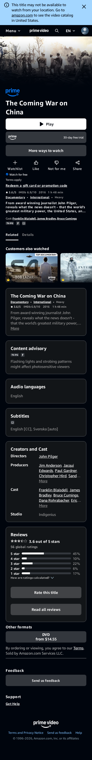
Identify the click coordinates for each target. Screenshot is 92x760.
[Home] (39, 31)
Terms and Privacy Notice (25, 732)
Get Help (13, 704)
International (40, 197)
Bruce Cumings (67, 218)
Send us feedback (59, 732)
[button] (46, 124)
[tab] (12, 234)
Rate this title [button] (46, 592)
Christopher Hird (53, 475)
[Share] (77, 162)
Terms (78, 648)
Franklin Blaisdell (24, 218)
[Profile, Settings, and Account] (85, 31)
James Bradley (46, 218)
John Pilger (48, 456)
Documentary (15, 197)
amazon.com (22, 15)
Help (78, 732)
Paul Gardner (66, 470)
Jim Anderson (50, 465)
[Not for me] (56, 162)
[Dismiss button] (84, 6)
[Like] (36, 162)
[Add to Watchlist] (15, 162)
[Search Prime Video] (57, 31)
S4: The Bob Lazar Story (32, 267)
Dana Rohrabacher (54, 500)
